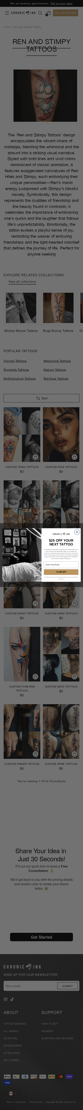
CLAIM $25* (61, 572)
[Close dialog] (77, 532)
